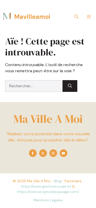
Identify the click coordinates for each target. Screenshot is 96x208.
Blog (57, 181)
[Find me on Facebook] (33, 153)
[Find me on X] (43, 153)
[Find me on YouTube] (63, 153)
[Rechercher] (69, 86)
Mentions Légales (48, 200)
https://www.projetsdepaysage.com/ (48, 191)
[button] (76, 16)
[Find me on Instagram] (53, 153)
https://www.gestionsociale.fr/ (46, 186)
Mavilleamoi (32, 17)
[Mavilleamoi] (7, 17)
